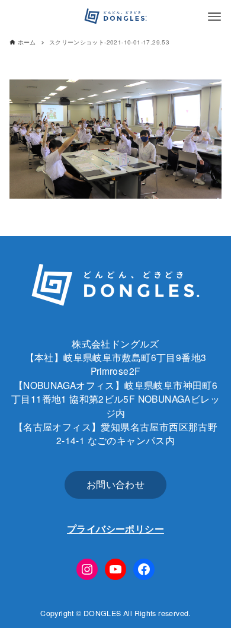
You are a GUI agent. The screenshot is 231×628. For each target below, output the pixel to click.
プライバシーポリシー (115, 528)
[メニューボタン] (214, 16)
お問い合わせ (115, 483)
